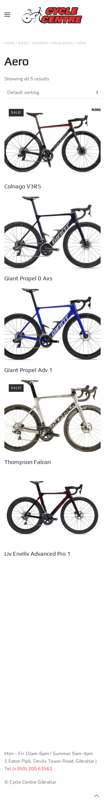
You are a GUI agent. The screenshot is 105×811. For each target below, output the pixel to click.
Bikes (23, 43)
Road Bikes (62, 43)
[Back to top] (96, 796)
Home (9, 43)
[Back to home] (52, 14)
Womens (40, 43)
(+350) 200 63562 (32, 769)
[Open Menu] (7, 14)
